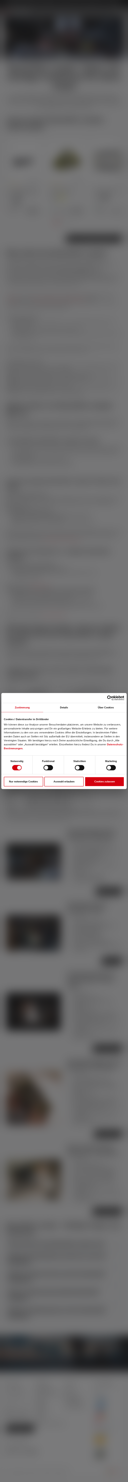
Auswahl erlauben (64, 781)
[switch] (48, 767)
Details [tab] (64, 707)
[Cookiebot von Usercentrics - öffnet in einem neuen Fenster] (109, 697)
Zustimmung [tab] (22, 707)
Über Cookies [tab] (106, 707)
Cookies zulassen (104, 781)
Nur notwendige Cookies (23, 781)
